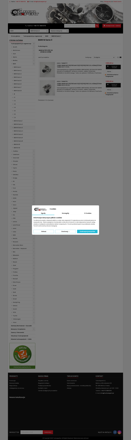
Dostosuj (64, 231)
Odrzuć (43, 231)
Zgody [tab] (43, 213)
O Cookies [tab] (87, 213)
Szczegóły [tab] (65, 213)
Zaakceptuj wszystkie (87, 231)
